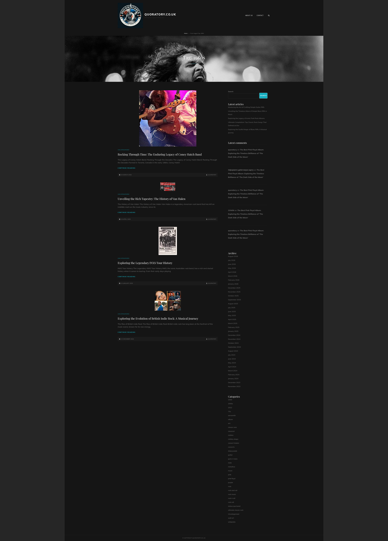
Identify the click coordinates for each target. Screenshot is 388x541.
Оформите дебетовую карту (241, 170)
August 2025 (233, 304)
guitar (230, 455)
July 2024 (231, 355)
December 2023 (234, 382)
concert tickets (233, 443)
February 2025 (233, 327)
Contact (260, 15)
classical (231, 431)
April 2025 (232, 319)
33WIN (231, 210)
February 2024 (233, 375)
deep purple (232, 451)
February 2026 (233, 280)
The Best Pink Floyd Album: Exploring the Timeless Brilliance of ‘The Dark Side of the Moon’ (246, 153)
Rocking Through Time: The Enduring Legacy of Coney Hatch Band (160, 154)
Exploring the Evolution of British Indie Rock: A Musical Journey (158, 318)
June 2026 (232, 264)
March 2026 (232, 276)
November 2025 (234, 292)
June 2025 (232, 311)
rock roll (231, 502)
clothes (230, 435)
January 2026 (233, 284)
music (230, 471)
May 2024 (232, 363)
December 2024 (234, 335)
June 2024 (232, 359)
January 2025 (233, 331)
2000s (230, 404)
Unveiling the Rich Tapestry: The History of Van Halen (151, 199)
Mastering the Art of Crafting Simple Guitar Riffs (246, 107)
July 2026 (231, 260)
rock (229, 486)
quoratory (212, 175)
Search (230, 91)
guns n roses (232, 459)
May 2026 (232, 268)
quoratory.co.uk (160, 14)
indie (230, 463)
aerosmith (232, 415)
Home (186, 33)
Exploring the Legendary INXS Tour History (145, 263)
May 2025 (232, 315)
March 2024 (232, 371)
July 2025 (231, 308)
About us (249, 15)
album (230, 419)
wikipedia (231, 522)
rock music (232, 494)
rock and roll (232, 490)
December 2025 (234, 288)
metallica (231, 467)
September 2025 (234, 300)
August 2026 (233, 256)
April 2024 (232, 367)
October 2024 (233, 343)
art (229, 423)
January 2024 (233, 379)
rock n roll (231, 498)
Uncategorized (123, 150)
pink (229, 475)
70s (229, 411)
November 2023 (234, 386)
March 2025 (232, 323)
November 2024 (234, 339)
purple (230, 482)
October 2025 (233, 296)
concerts (231, 447)
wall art (231, 518)
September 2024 (234, 347)
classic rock (232, 427)
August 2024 (233, 351)
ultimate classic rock (235, 510)
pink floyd (231, 479)
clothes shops (233, 439)
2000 (230, 400)
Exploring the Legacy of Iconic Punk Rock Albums (246, 118)
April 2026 (232, 272)
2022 (230, 408)
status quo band (234, 506)
